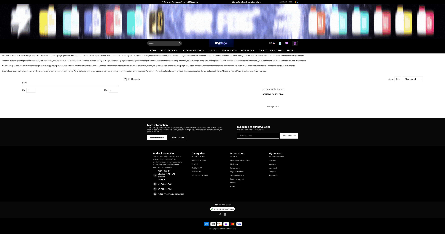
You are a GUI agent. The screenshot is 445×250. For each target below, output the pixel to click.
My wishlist (273, 168)
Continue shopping (273, 94)
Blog (290, 2)
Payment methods (237, 172)
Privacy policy (235, 168)
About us (283, 2)
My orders (272, 160)
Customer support (237, 179)
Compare (272, 172)
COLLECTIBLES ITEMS (271, 50)
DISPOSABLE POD (169, 50)
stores (232, 186)
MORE (290, 50)
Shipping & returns (237, 175)
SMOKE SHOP (229, 50)
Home (153, 50)
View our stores (178, 137)
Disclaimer (234, 164)
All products (273, 175)
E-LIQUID (212, 50)
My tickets (272, 164)
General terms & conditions (240, 160)
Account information (276, 157)
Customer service (157, 137)
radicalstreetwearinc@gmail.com (171, 194)
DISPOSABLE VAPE (193, 50)
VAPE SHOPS (247, 50)
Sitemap (233, 183)
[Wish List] (287, 43)
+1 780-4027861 (165, 184)
